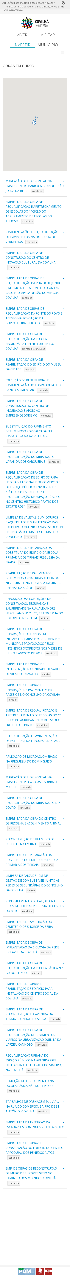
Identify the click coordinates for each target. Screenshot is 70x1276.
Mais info (59, 6)
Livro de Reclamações (13, 10)
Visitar (48, 34)
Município (48, 44)
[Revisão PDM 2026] (26, 1271)
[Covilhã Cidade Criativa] (40, 1271)
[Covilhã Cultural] (48, 1271)
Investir (22, 44)
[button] (62, 52)
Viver (22, 34)
